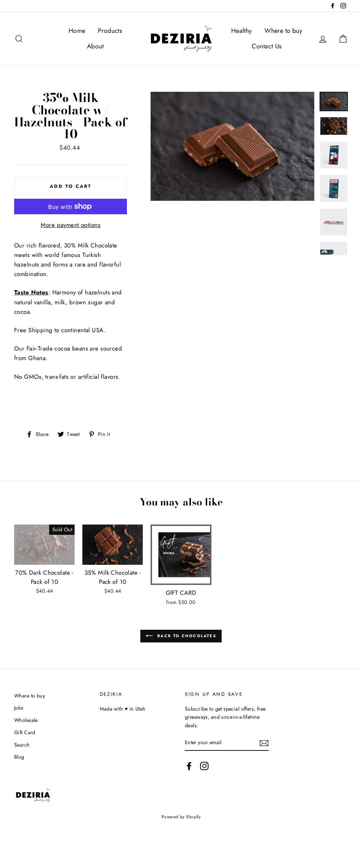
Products (110, 30)
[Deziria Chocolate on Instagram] (204, 765)
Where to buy (283, 30)
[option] (232, 146)
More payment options (70, 225)
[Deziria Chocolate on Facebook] (189, 765)
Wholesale (26, 720)
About (95, 46)
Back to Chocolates (186, 635)
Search (22, 744)
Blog (19, 756)
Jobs (19, 707)
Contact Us (266, 46)
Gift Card (24, 732)
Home (77, 30)
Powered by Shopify (181, 817)
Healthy (241, 30)
